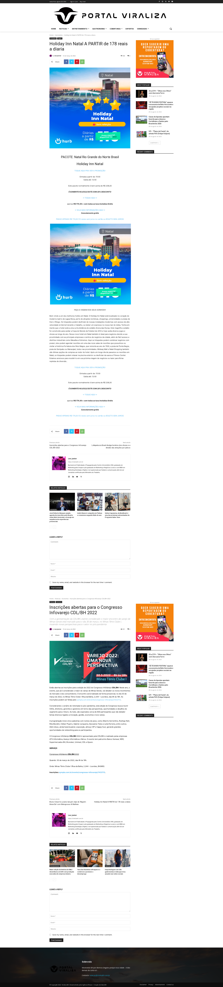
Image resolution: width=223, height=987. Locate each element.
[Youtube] (172, 1)
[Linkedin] (73, 476)
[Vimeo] (169, 1)
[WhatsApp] (82, 61)
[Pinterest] (77, 61)
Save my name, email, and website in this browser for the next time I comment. (82, 582)
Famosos (108, 509)
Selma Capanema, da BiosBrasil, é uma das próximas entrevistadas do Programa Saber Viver (117, 515)
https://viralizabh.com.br (75, 462)
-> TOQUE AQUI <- (90, 198)
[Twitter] (165, 1)
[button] (171, 29)
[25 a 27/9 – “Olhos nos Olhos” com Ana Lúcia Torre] (141, 94)
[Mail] (77, 476)
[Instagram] (162, 1)
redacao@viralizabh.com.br (100, 975)
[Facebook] (159, 1)
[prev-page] (50, 527)
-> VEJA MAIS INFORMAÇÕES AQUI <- (90, 210)
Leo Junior (57, 56)
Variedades (59, 35)
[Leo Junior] (50, 56)
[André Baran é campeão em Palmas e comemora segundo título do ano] (90, 502)
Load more (154, 143)
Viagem (60, 38)
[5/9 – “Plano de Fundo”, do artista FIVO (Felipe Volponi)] (141, 134)
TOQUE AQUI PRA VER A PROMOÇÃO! (89, 171)
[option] (89, 293)
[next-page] (54, 527)
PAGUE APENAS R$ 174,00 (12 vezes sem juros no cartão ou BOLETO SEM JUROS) (90, 219)
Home (51, 35)
